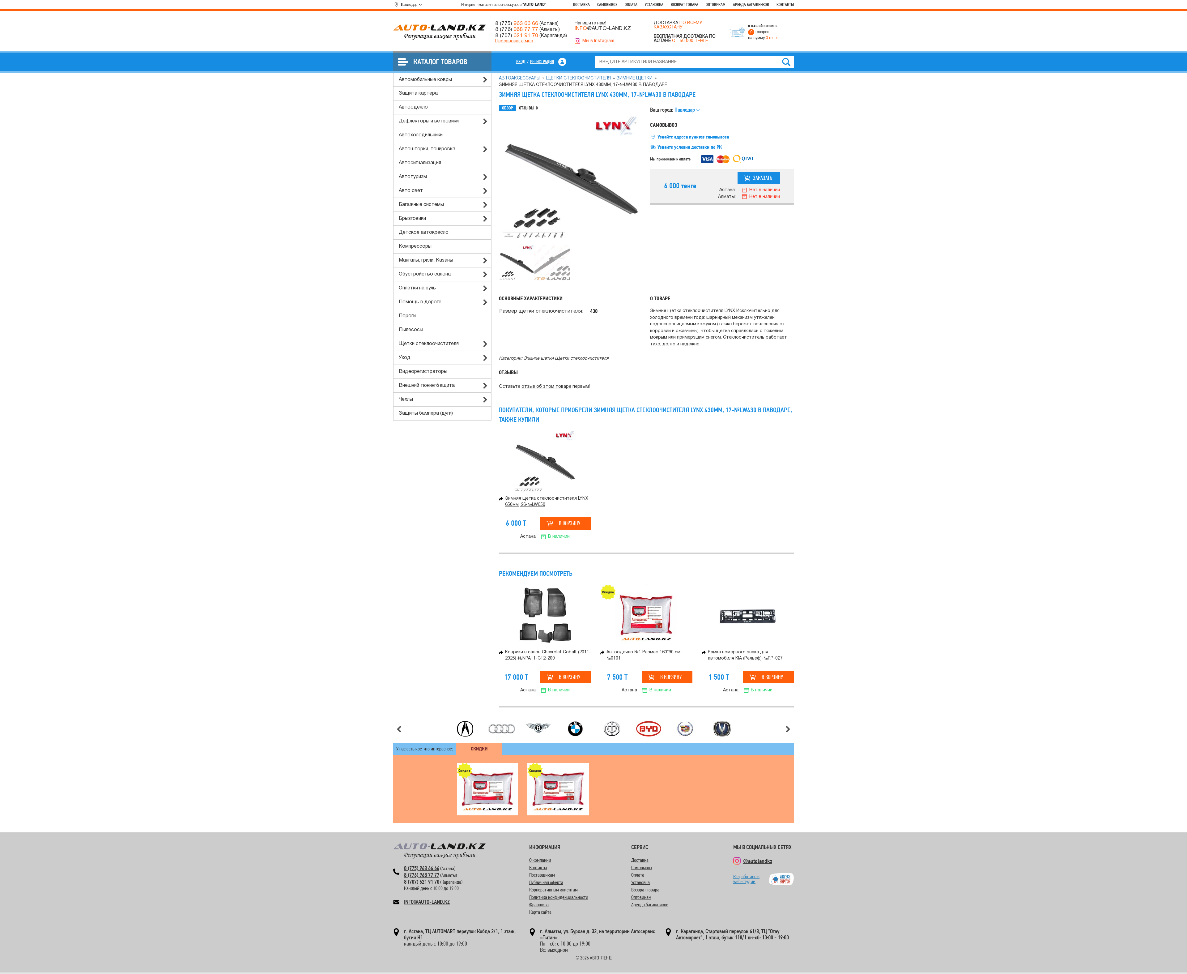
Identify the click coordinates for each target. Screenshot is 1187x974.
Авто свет (411, 191)
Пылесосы (411, 330)
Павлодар (409, 4)
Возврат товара (684, 4)
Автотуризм (413, 177)
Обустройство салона (425, 274)
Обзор (507, 108)
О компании (540, 860)
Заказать (762, 178)
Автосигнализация (420, 163)
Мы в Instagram (598, 41)
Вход (520, 61)
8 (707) (516, 35)
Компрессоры (415, 246)
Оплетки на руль (417, 288)
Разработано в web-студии (746, 879)
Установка (654, 4)
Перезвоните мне (514, 41)
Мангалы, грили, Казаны (426, 260)
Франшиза (539, 905)
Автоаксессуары (519, 78)
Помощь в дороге (420, 302)
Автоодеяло (413, 107)
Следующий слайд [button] (788, 729)
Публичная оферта (546, 882)
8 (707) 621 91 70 (421, 881)
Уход (405, 358)
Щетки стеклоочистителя (429, 344)
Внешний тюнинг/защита (427, 385)
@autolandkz (757, 860)
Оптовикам (715, 4)
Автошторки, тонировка (427, 149)
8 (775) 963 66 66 (421, 868)
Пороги (407, 316)
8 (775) (516, 23)
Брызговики (412, 218)
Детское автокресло (424, 232)
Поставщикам (542, 875)
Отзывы (528, 108)
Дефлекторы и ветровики (429, 121)
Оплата (631, 4)
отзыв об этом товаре (546, 387)
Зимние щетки (634, 78)
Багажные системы (421, 205)
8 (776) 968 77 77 (421, 875)
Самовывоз (607, 4)
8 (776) (516, 29)
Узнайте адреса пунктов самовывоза (693, 137)
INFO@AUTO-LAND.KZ (427, 902)
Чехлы (406, 399)
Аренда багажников (751, 4)
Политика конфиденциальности (558, 897)
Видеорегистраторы (423, 372)
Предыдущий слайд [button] (399, 729)
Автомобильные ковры (425, 80)
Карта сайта (540, 912)
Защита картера (418, 93)
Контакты (785, 4)
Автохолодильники (421, 135)
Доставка (581, 4)
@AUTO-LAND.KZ (603, 28)
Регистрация (542, 61)
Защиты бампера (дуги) (426, 413)
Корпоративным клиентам (553, 890)
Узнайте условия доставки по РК (689, 147)
